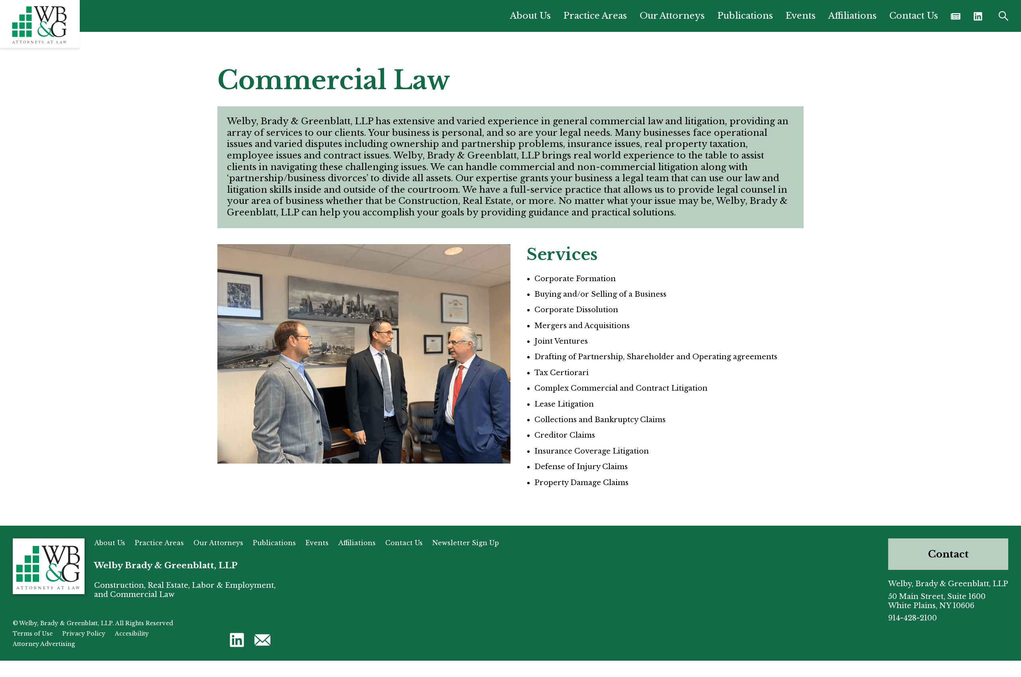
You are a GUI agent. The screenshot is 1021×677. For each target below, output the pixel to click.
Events (801, 15)
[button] (978, 15)
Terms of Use (33, 633)
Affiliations (852, 15)
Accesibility (132, 633)
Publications (745, 15)
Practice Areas (595, 15)
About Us (530, 15)
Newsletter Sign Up (465, 543)
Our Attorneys (672, 15)
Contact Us (913, 15)
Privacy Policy (83, 633)
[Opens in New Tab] (955, 15)
